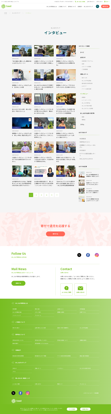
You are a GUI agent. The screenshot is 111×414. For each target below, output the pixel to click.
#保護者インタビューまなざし (87, 146)
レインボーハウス (86, 100)
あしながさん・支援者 (87, 108)
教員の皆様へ (16, 343)
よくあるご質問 (16, 384)
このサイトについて (87, 393)
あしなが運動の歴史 (17, 312)
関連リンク (59, 384)
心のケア (84, 86)
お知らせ (83, 57)
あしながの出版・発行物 (87, 113)
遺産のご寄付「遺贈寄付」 (63, 327)
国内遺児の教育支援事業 (18, 356)
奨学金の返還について (62, 340)
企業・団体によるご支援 (40, 327)
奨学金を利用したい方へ (18, 340)
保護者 (83, 97)
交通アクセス (83, 312)
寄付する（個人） (16, 327)
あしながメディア (16, 13)
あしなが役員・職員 (86, 105)
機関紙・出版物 (60, 312)
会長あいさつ (60, 309)
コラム (82, 124)
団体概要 (15, 309)
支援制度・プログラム (87, 61)
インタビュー (84, 94)
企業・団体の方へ (91, 1)
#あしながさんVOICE (86, 159)
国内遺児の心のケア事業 (40, 356)
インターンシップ (17, 315)
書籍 (82, 117)
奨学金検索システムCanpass (41, 343)
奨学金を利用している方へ (41, 340)
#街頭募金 (83, 139)
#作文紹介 (83, 150)
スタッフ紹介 (38, 312)
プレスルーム (38, 315)
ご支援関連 (84, 69)
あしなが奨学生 (85, 103)
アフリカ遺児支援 (86, 89)
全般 (82, 64)
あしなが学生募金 (86, 80)
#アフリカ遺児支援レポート (87, 154)
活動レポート (84, 74)
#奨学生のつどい (85, 142)
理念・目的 (37, 309)
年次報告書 (82, 309)
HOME (5, 13)
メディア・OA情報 (86, 66)
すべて (82, 52)
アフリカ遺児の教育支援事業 (64, 356)
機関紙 (83, 119)
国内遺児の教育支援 (86, 83)
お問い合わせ (99, 1)
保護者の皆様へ (83, 340)
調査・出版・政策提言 (84, 356)
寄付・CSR (84, 78)
